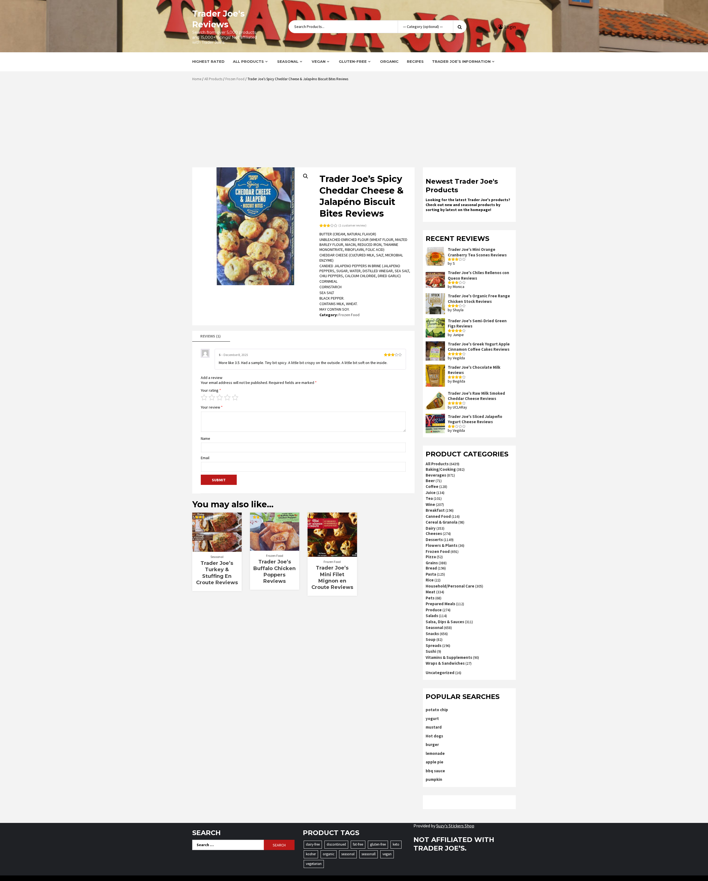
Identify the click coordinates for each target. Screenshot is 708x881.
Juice (431, 492)
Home (196, 79)
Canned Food (438, 516)
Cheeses (434, 533)
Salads (432, 615)
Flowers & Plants (441, 545)
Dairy (431, 528)
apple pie (434, 762)
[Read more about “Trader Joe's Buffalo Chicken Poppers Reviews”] (274, 548)
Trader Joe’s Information (461, 61)
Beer (430, 480)
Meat (430, 591)
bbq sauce (435, 770)
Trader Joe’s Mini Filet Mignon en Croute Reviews (332, 577)
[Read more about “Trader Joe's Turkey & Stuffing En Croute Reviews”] (217, 549)
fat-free (358, 844)
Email (205, 457)
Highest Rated (208, 61)
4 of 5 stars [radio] (227, 397)
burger (432, 744)
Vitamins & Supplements (449, 657)
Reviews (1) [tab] (210, 336)
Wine (430, 504)
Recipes (415, 61)
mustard (434, 727)
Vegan (319, 61)
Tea (429, 498)
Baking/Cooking (441, 469)
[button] (306, 176)
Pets (430, 598)
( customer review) (352, 225)
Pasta (431, 574)
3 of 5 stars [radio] (219, 397)
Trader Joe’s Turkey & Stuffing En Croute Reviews (217, 573)
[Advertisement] (355, 126)
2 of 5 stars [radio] (212, 397)
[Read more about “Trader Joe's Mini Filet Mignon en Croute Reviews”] (332, 554)
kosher (311, 854)
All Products (248, 61)
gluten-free (378, 844)
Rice (430, 580)
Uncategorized (440, 672)
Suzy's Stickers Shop (455, 825)
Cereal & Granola (441, 522)
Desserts (434, 539)
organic (328, 854)
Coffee (432, 486)
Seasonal (287, 61)
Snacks (432, 633)
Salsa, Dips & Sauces (445, 621)
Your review (212, 407)
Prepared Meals (440, 603)
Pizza (431, 556)
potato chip (437, 709)
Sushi (431, 651)
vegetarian (314, 863)
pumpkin (434, 779)
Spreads (433, 645)
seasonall (368, 854)
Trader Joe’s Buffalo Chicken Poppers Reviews (274, 571)
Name (205, 438)
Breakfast (435, 510)
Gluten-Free (353, 61)
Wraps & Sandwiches (445, 663)
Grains (432, 562)
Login (509, 27)
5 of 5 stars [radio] (235, 397)
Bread (431, 568)
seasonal (348, 854)
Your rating (211, 390)
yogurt (432, 718)
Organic (389, 61)
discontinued (336, 844)
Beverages (436, 475)
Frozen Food (234, 79)
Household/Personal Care (450, 586)
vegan (387, 854)
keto (396, 844)
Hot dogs (434, 736)
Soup (431, 639)
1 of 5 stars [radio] (204, 397)
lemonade (435, 753)
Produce (434, 609)
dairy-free (313, 844)
